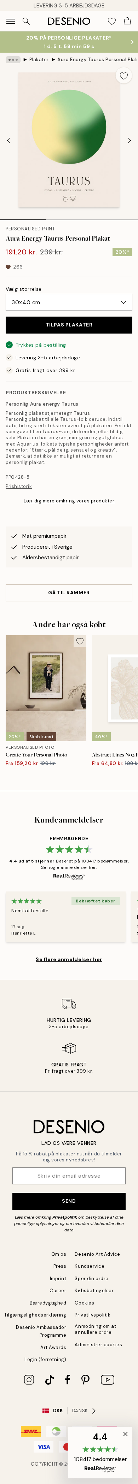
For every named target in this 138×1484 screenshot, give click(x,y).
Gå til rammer (69, 592)
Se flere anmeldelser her (69, 959)
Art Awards (53, 1347)
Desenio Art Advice (97, 1254)
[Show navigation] (10, 21)
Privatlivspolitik (92, 1315)
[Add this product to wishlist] (123, 75)
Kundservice (89, 1266)
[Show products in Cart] (127, 21)
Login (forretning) (45, 1359)
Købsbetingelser (94, 1291)
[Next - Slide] (129, 140)
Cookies (84, 1303)
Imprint (58, 1279)
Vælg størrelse (24, 289)
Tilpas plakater (69, 325)
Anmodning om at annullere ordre (95, 1329)
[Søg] (26, 21)
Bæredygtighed (48, 1303)
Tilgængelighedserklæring (35, 1315)
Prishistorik (19, 486)
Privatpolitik (64, 1217)
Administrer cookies (98, 1345)
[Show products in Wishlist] (112, 21)
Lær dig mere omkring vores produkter (69, 501)
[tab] (23, 217)
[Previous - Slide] (8, 140)
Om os (59, 1254)
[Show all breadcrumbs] (13, 59)
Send (69, 1201)
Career (58, 1291)
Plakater (39, 60)
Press (60, 1266)
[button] (100, 1452)
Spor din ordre (91, 1279)
